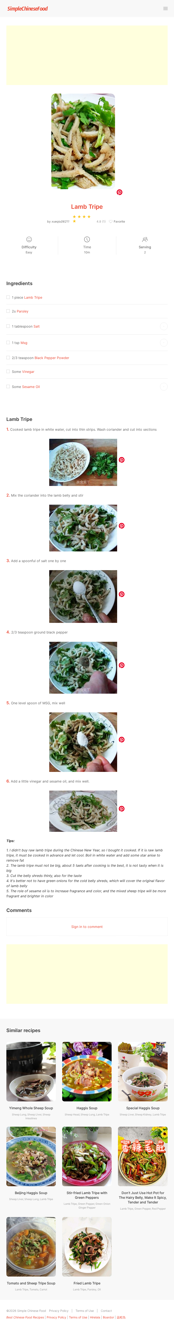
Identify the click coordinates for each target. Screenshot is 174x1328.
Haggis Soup (87, 1108)
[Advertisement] (87, 55)
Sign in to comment (87, 927)
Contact (106, 1310)
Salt (37, 326)
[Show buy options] (164, 326)
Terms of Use (85, 1310)
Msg (24, 343)
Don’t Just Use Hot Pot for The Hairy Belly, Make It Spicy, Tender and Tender (143, 1197)
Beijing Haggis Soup (31, 1193)
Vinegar (28, 371)
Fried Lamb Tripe (87, 1283)
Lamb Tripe (33, 297)
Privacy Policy (59, 1310)
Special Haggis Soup (143, 1108)
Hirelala (95, 1317)
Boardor (108, 1317)
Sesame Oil (31, 387)
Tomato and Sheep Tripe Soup (31, 1283)
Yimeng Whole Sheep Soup (31, 1108)
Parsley (22, 311)
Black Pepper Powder (52, 358)
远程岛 (121, 1317)
